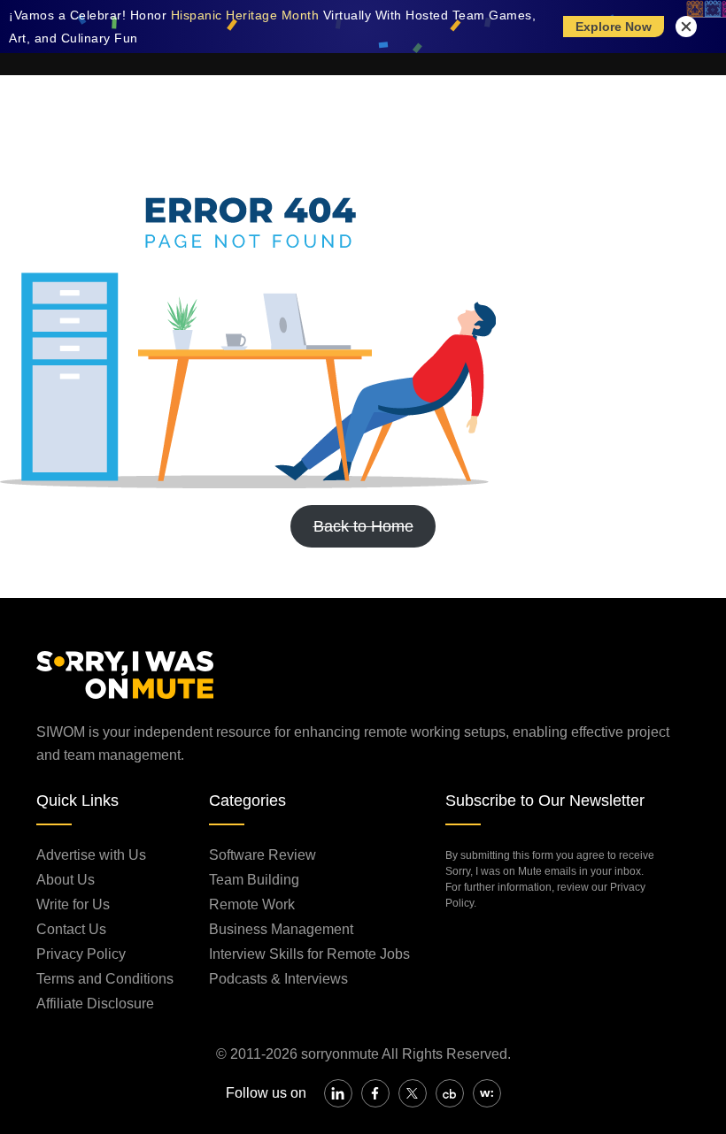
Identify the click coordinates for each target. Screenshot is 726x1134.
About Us (65, 879)
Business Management (281, 929)
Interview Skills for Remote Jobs (309, 954)
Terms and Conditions (105, 978)
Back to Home (363, 526)
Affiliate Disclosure (95, 1003)
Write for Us (73, 904)
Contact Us (71, 929)
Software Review (262, 854)
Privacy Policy (81, 954)
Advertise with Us (91, 854)
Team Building (254, 879)
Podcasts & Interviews (278, 978)
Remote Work (252, 904)
